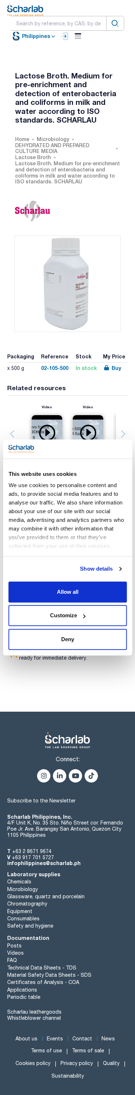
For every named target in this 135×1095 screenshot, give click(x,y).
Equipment (19, 911)
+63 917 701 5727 (33, 857)
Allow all (67, 592)
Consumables (23, 918)
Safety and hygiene (30, 926)
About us (26, 1038)
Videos (15, 953)
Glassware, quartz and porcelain (46, 896)
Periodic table (23, 997)
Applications (22, 990)
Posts (14, 946)
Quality (111, 1063)
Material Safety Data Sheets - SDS (49, 975)
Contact (82, 1038)
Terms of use (46, 1050)
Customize (63, 615)
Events (55, 1038)
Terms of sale (88, 1050)
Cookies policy (32, 1063)
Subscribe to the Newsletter (41, 801)
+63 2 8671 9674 (31, 851)
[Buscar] (115, 23)
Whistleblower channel (34, 1018)
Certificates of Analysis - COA (43, 982)
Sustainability (67, 1076)
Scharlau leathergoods (34, 1012)
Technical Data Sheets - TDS (41, 968)
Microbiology (22, 889)
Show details (96, 569)
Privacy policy (76, 1063)
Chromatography (27, 904)
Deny (67, 639)
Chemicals (19, 882)
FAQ (12, 960)
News (108, 1038)
